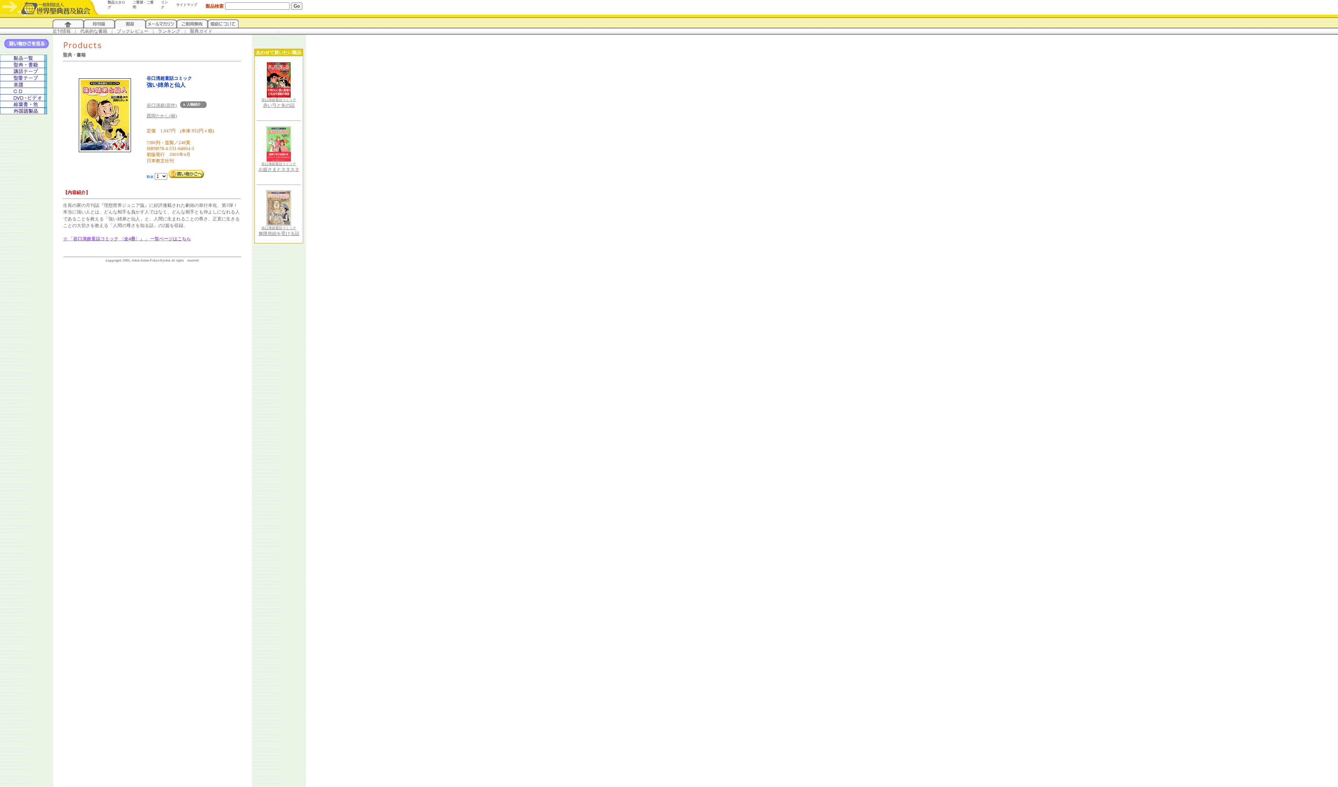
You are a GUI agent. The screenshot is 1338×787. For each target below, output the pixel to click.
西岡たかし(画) (162, 115)
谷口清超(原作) (162, 105)
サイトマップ (186, 5)
